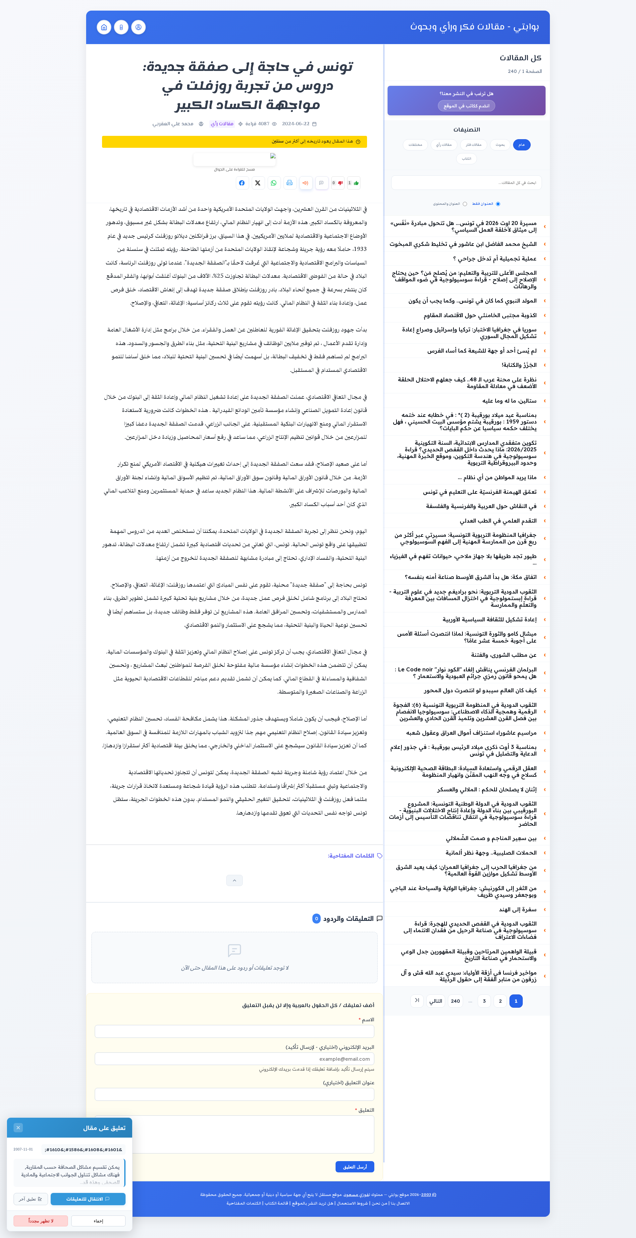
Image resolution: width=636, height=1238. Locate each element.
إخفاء (98, 1220)
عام (522, 144)
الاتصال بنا (400, 1203)
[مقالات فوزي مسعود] (138, 27)
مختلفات (415, 144)
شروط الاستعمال (352, 1203)
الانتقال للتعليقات (84, 1199)
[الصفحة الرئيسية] (104, 27)
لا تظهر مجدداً (40, 1220)
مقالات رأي (444, 144)
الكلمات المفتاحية (244, 1203)
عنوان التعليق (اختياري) (348, 1082)
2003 (426, 1195)
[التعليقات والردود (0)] (322, 183)
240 (455, 1001)
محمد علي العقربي (172, 124)
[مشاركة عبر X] (258, 183)
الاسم (366, 1019)
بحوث (500, 144)
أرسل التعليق (355, 1166)
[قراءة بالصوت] (306, 183)
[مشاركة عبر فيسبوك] (242, 183)
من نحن (379, 1203)
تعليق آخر (27, 1199)
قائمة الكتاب (276, 1203)
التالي (435, 1001)
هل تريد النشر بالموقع (312, 1203)
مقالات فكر (474, 144)
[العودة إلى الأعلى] (234, 880)
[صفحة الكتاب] (121, 27)
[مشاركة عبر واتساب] (274, 183)
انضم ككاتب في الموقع (467, 105)
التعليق (364, 1110)
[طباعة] (290, 183)
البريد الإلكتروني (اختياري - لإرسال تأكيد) (316, 1058)
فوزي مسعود (356, 1195)
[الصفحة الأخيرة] (417, 1001)
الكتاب (466, 158)
